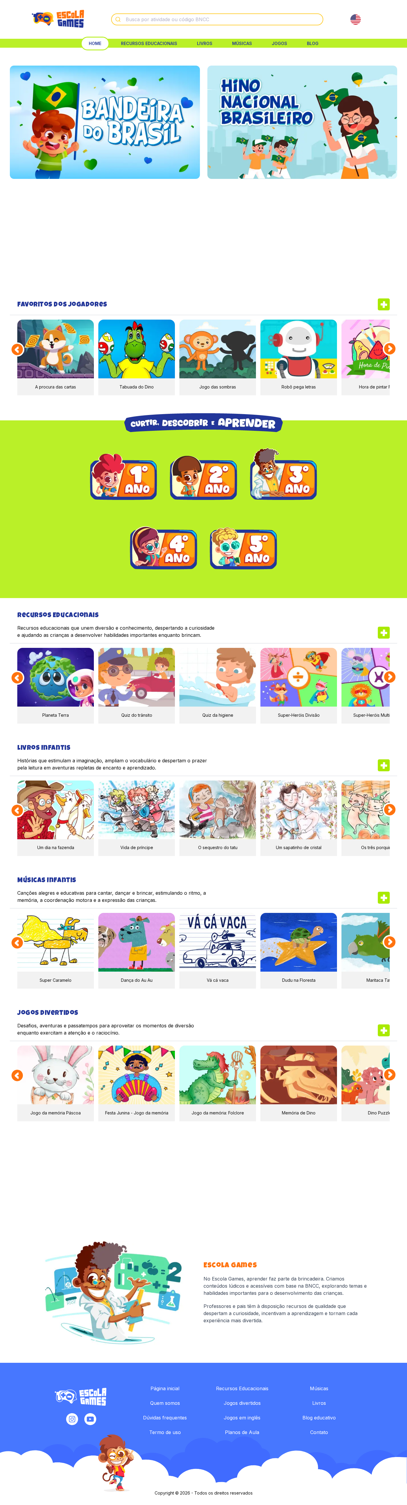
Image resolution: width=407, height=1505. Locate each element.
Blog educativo (319, 1418)
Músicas (242, 43)
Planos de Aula (242, 1432)
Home (95, 43)
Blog (313, 43)
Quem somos (165, 1403)
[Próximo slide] (390, 349)
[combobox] (217, 19)
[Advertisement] (203, 238)
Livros (204, 43)
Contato (319, 1432)
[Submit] (119, 19)
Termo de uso (165, 1432)
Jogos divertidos (242, 1403)
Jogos (279, 43)
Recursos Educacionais (149, 43)
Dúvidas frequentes (165, 1418)
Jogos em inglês (242, 1418)
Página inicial (164, 1388)
